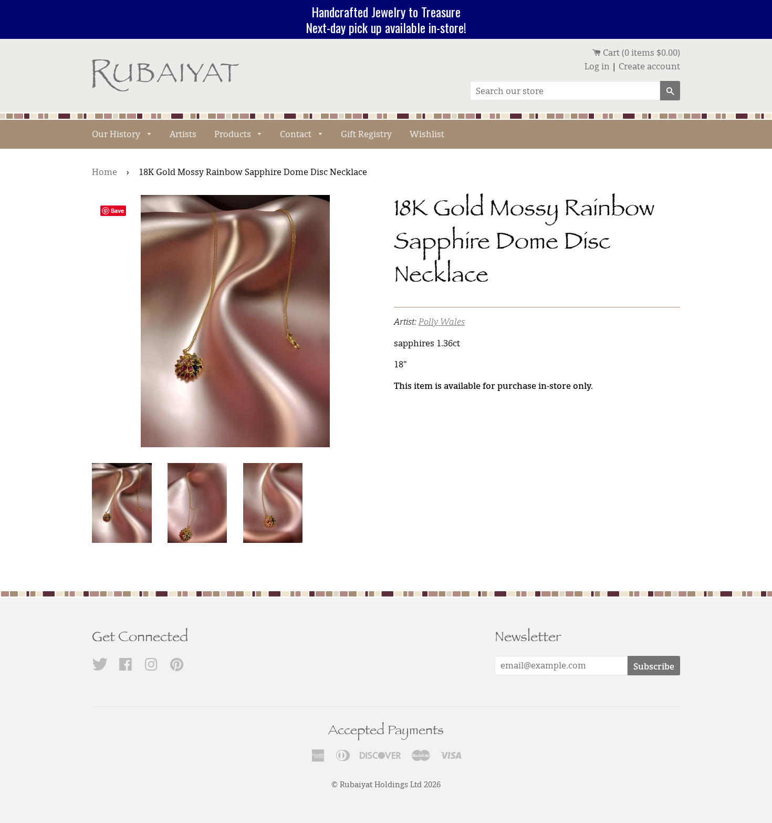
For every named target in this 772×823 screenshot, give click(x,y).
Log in (597, 66)
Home (104, 172)
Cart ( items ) (640, 52)
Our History (117, 134)
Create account (649, 66)
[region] (386, 19)
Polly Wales (442, 321)
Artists (183, 134)
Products (233, 134)
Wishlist (427, 134)
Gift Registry (366, 134)
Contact (297, 134)
